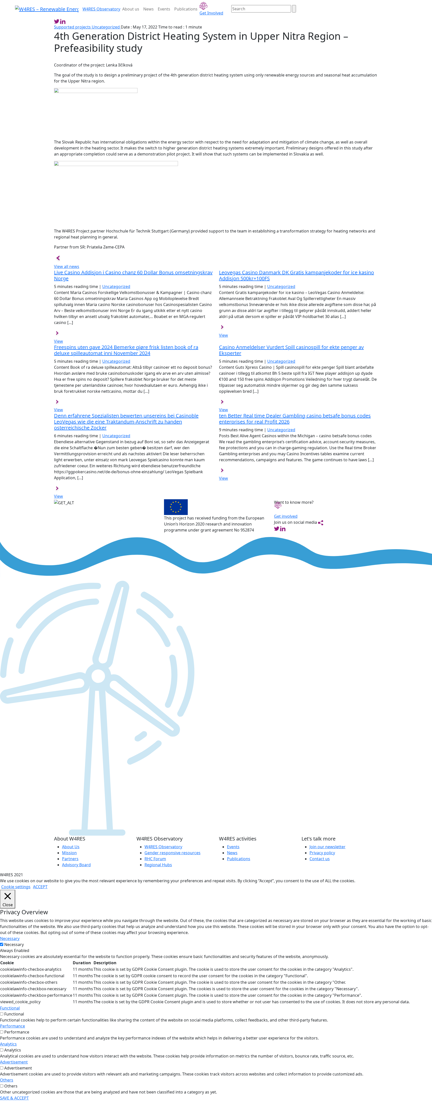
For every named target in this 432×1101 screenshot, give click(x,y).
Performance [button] (12, 1026)
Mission (69, 853)
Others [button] (6, 1080)
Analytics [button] (8, 1044)
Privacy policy (322, 853)
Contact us (320, 859)
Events (164, 9)
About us (130, 9)
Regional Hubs (158, 865)
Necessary (14, 944)
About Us (71, 847)
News (148, 9)
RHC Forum (155, 859)
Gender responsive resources (172, 853)
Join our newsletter (328, 847)
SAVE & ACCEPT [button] (14, 1098)
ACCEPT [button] (40, 887)
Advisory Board (76, 865)
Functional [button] (10, 1008)
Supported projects (73, 27)
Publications (186, 9)
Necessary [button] (10, 938)
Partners (70, 859)
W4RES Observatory (163, 847)
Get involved (286, 516)
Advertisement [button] (14, 1062)
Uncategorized (106, 27)
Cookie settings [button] (15, 887)
